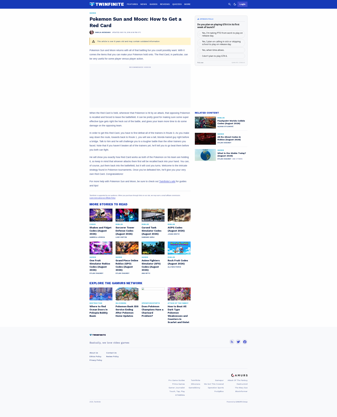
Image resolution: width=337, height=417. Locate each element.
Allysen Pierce (174, 267)
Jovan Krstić (174, 234)
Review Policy (112, 356)
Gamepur (219, 380)
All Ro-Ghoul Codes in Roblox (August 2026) (229, 138)
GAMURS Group (241, 402)
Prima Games (178, 384)
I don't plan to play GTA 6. (214, 55)
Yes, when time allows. (213, 50)
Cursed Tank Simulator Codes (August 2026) (151, 230)
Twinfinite (195, 380)
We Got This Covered (214, 384)
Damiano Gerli (148, 237)
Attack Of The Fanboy (237, 380)
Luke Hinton (121, 237)
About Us (94, 353)
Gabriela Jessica (97, 237)
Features (132, 4)
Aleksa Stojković (225, 126)
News (143, 4)
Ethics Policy (95, 356)
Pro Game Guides (176, 380)
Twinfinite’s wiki (167, 181)
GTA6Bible (180, 395)
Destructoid (242, 384)
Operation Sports (216, 388)
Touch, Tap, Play (177, 391)
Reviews (165, 4)
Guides (153, 4)
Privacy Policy (96, 360)
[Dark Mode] (234, 4)
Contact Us (111, 353)
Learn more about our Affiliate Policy (102, 198)
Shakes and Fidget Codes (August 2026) (100, 230)
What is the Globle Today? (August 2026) (231, 154)
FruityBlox (219, 391)
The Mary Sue (241, 388)
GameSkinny (194, 388)
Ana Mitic (146, 273)
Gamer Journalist (177, 388)
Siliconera (195, 384)
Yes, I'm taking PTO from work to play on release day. (222, 34)
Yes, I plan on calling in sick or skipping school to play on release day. (221, 43)
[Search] (229, 4)
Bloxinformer (241, 391)
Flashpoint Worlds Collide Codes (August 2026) (231, 122)
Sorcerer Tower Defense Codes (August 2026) (125, 230)
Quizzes (177, 4)
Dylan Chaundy (96, 273)
